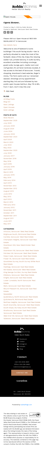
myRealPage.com (26, 404)
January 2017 (9, 156)
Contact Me (22, 373)
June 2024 (8, 131)
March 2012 (8, 202)
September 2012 (10, 188)
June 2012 (8, 194)
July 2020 (8, 153)
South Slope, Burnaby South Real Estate (20, 308)
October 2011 (9, 213)
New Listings (9, 104)
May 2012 (7, 197)
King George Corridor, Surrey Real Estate (20, 272)
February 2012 (9, 205)
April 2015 (8, 169)
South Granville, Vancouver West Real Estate (22, 305)
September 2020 (10, 150)
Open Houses (9, 107)
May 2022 (7, 148)
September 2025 (10, 120)
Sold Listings (9, 110)
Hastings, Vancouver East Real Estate (19, 267)
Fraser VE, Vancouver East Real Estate (19, 259)
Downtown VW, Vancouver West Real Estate (21, 250)
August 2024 (9, 129)
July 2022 (8, 145)
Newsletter (8, 294)
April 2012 (8, 199)
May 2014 (7, 177)
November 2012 (10, 186)
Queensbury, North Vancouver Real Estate (21, 297)
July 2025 (8, 123)
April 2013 (8, 183)
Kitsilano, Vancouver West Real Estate (19, 275)
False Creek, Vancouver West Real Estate (20, 256)
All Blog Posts (9, 99)
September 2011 (10, 216)
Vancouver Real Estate (13, 313)
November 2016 (10, 158)
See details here (10, 45)
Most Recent (9, 118)
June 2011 (8, 221)
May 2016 (7, 161)
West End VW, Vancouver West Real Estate (21, 316)
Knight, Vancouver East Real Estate (18, 278)
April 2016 (8, 164)
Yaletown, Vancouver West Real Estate (24, 29)
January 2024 (9, 134)
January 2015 (9, 175)
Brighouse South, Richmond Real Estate (20, 234)
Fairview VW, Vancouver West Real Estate (20, 253)
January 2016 (9, 167)
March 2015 (8, 172)
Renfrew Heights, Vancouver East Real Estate (22, 302)
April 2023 (8, 139)
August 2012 (9, 191)
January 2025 (9, 126)
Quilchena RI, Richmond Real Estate (18, 299)
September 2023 (10, 137)
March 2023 (8, 142)
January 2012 (9, 207)
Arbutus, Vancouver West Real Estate (19, 231)
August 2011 (9, 218)
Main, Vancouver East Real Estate (17, 286)
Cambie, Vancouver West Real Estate (18, 237)
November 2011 (10, 210)
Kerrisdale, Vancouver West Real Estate (19, 270)
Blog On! (7, 102)
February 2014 (9, 180)
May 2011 (7, 224)
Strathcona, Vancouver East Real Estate (20, 310)
